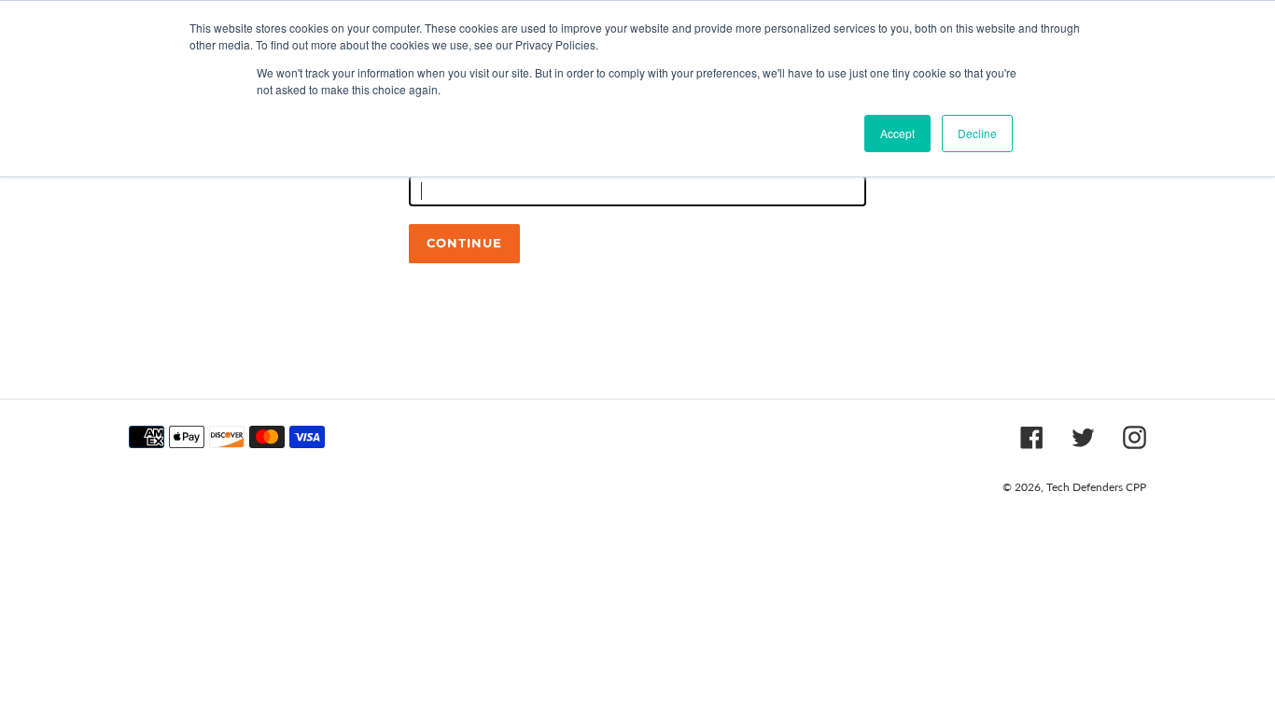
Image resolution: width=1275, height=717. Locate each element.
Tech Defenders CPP (1096, 487)
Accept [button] (897, 133)
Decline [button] (977, 133)
